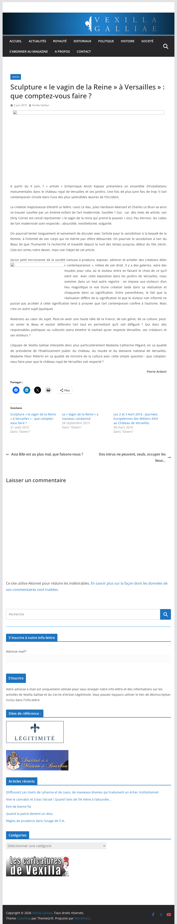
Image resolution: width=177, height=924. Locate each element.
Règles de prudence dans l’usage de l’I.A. (35, 821)
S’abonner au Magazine (28, 51)
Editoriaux (82, 41)
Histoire (127, 41)
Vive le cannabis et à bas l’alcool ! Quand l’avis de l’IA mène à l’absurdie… (58, 799)
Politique (106, 41)
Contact (84, 51)
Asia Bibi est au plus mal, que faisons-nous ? (47, 454)
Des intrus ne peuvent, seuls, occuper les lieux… (132, 457)
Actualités (37, 41)
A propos (62, 51)
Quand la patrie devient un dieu (29, 814)
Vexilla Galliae (40, 105)
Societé (147, 41)
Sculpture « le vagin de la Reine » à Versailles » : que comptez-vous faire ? (33, 418)
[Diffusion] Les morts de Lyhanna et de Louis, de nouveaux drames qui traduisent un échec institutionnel (82, 792)
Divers (15, 76)
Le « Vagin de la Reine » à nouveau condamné (80, 416)
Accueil (15, 41)
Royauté (60, 41)
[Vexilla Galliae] (88, 15)
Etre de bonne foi (18, 806)
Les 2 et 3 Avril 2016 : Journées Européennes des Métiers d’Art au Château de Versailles (136, 418)
